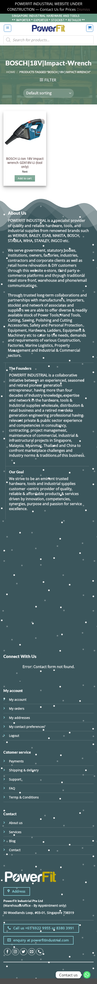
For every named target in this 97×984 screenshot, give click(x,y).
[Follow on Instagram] (15, 952)
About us (16, 823)
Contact (15, 850)
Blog (12, 841)
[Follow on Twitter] (23, 952)
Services (15, 832)
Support (15, 779)
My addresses (19, 718)
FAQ (12, 788)
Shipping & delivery (24, 770)
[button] (7, 28)
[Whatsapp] (86, 974)
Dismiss (83, 9)
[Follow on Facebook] (7, 952)
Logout (14, 735)
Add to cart (25, 178)
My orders (16, 708)
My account (17, 699)
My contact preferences (27, 726)
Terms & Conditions (24, 797)
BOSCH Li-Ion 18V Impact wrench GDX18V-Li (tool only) (25, 163)
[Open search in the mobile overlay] (48, 39)
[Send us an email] (31, 952)
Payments (16, 761)
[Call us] (40, 952)
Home (10, 72)
